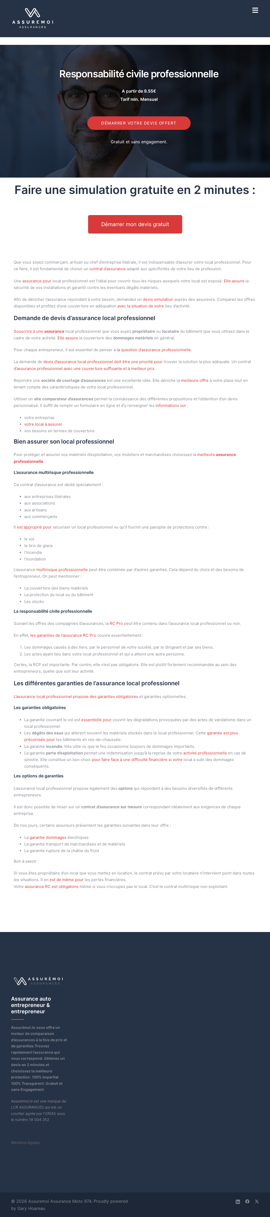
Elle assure (234, 280)
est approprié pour (34, 527)
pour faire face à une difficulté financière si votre (137, 759)
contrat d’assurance (107, 268)
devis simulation (158, 299)
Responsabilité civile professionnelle (138, 74)
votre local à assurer (43, 424)
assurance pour (36, 280)
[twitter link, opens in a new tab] (257, 1201)
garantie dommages (48, 837)
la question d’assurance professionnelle (154, 349)
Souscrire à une (39, 331)
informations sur (171, 405)
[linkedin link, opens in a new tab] (238, 1201)
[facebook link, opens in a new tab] (247, 1201)
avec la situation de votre (140, 305)
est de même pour (67, 879)
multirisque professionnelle (62, 569)
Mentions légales (25, 1142)
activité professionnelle (205, 752)
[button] (135, 224)
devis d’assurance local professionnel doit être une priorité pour (103, 361)
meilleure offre (195, 380)
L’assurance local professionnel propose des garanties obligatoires (76, 696)
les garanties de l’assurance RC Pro (63, 635)
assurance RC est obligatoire (52, 886)
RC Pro (116, 623)
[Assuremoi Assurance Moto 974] (33, 18)
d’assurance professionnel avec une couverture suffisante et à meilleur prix (84, 368)
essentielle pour (96, 719)
